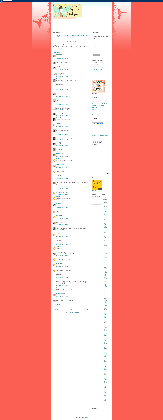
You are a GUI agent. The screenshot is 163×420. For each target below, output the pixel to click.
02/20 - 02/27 (105, 382)
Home (55, 17)
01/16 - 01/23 (105, 395)
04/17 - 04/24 (105, 361)
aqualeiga (58, 106)
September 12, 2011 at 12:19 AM (62, 81)
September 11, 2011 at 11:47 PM (62, 58)
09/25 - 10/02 (105, 240)
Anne (57, 147)
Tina (57, 66)
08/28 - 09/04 (105, 312)
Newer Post (56, 309)
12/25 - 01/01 (105, 206)
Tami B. (57, 158)
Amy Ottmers (94, 107)
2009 (104, 404)
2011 (104, 204)
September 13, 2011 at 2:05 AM (62, 290)
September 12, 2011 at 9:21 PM (62, 255)
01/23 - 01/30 (105, 392)
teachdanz (58, 221)
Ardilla (57, 72)
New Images (61, 17)
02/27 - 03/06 (105, 379)
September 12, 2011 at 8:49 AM (62, 139)
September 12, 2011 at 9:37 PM (62, 260)
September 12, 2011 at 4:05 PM (62, 188)
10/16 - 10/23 (105, 232)
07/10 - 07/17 (105, 330)
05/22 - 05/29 (105, 348)
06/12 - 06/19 (105, 340)
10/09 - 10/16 (105, 235)
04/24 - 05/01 (105, 358)
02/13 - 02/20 (105, 384)
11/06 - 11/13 (105, 224)
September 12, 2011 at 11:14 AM (62, 161)
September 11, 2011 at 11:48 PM (62, 64)
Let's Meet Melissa (105, 264)
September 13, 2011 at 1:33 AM (62, 285)
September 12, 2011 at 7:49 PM (62, 213)
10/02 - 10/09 (105, 237)
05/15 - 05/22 (105, 351)
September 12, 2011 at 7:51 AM (62, 120)
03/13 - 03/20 (105, 374)
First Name (95, 46)
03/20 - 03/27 (105, 371)
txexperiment (58, 257)
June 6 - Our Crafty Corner (97, 71)
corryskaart (58, 92)
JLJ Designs (58, 98)
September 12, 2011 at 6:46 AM (62, 109)
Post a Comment (58, 304)
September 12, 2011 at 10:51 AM (62, 156)
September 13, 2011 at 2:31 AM (62, 296)
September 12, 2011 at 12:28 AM (62, 89)
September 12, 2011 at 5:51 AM (62, 96)
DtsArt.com (94, 202)
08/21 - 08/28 (105, 314)
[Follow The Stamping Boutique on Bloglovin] (97, 124)
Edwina (57, 226)
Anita (57, 169)
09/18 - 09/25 (105, 242)
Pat (56, 233)
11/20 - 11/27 (105, 219)
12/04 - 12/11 (105, 214)
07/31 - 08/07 (105, 322)
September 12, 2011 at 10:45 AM (62, 150)
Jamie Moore (94, 111)
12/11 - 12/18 (105, 211)
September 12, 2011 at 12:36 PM (62, 178)
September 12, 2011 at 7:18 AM (62, 115)
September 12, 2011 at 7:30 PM (62, 207)
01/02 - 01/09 (105, 400)
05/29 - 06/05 (105, 345)
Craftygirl (94, 109)
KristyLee (58, 180)
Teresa (57, 123)
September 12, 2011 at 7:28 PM (62, 200)
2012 (104, 202)
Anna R (57, 54)
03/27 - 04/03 (105, 369)
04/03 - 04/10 (105, 366)
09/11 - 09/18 (105, 245)
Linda (57, 136)
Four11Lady (58, 210)
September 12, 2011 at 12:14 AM (62, 76)
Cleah (57, 112)
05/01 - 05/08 (105, 356)
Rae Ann (57, 78)
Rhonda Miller (59, 153)
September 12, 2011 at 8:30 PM (62, 224)
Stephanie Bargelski (96, 114)
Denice (57, 117)
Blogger (86, 417)
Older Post (87, 309)
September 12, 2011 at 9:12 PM (62, 244)
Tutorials (66, 17)
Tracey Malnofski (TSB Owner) (98, 99)
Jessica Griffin (59, 279)
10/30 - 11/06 (105, 227)
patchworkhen (59, 128)
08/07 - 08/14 (105, 319)
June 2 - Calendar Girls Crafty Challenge (99, 67)
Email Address (100, 43)
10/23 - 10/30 (105, 229)
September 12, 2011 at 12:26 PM (62, 173)
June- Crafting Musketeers (97, 62)
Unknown (58, 263)
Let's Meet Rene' (105, 260)
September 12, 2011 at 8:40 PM (62, 230)
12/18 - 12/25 (105, 209)
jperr (57, 196)
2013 (104, 200)
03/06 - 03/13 (105, 377)
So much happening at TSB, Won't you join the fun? (105, 272)
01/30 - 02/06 (105, 390)
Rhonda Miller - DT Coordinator (98, 105)
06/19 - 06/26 (105, 338)
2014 (104, 199)
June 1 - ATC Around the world (97, 65)
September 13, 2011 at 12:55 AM (62, 277)
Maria (57, 142)
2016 (104, 196)
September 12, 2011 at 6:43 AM (62, 104)
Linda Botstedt (95, 112)
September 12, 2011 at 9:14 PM (62, 249)
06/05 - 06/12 (105, 343)
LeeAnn (57, 268)
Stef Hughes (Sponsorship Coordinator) (99, 103)
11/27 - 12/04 (105, 216)
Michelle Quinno (59, 164)
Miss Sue (58, 215)
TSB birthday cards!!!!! (105, 279)
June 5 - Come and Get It (97, 69)
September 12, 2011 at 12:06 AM (62, 69)
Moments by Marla (59, 252)
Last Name (95, 50)
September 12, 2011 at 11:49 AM (62, 167)
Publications (73, 17)
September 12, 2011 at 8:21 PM (62, 218)
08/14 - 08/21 (105, 317)
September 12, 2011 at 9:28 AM (62, 145)
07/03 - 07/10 (105, 332)
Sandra (57, 203)
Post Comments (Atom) (74, 312)
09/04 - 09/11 (105, 309)
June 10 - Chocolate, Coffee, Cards (98, 73)
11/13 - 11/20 (105, 222)
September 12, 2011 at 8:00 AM (62, 126)
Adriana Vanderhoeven (60, 298)
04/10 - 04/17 (105, 364)
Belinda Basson (59, 293)
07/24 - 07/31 (105, 325)
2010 (104, 402)
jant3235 (57, 246)
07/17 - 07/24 (105, 327)
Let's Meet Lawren (105, 248)
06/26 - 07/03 (105, 335)
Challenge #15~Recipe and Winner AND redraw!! (105, 292)
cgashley (58, 191)
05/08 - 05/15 (105, 353)
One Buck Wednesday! (105, 285)
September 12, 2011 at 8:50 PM (62, 236)
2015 (104, 197)
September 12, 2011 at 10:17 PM (62, 266)
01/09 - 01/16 (105, 398)
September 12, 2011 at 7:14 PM (62, 194)
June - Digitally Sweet (96, 64)
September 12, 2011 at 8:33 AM (62, 134)
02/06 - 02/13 (105, 387)
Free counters (94, 190)
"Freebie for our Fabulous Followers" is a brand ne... (105, 302)
